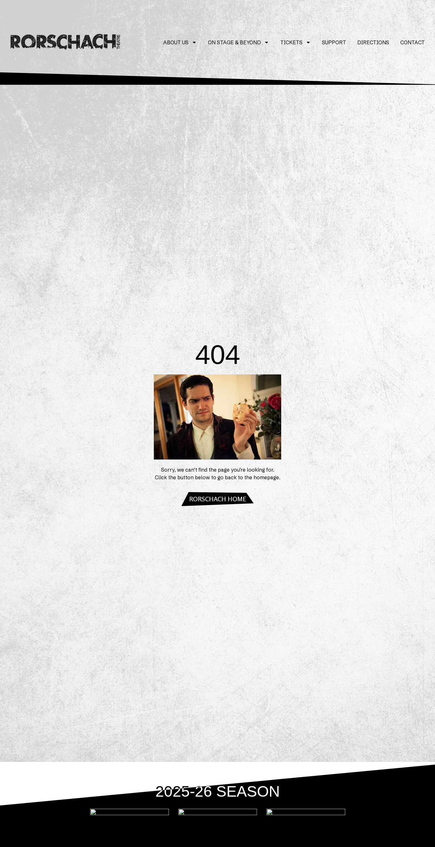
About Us (176, 42)
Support (334, 42)
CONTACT (412, 42)
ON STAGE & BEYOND (234, 42)
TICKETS (291, 42)
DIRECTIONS (373, 42)
